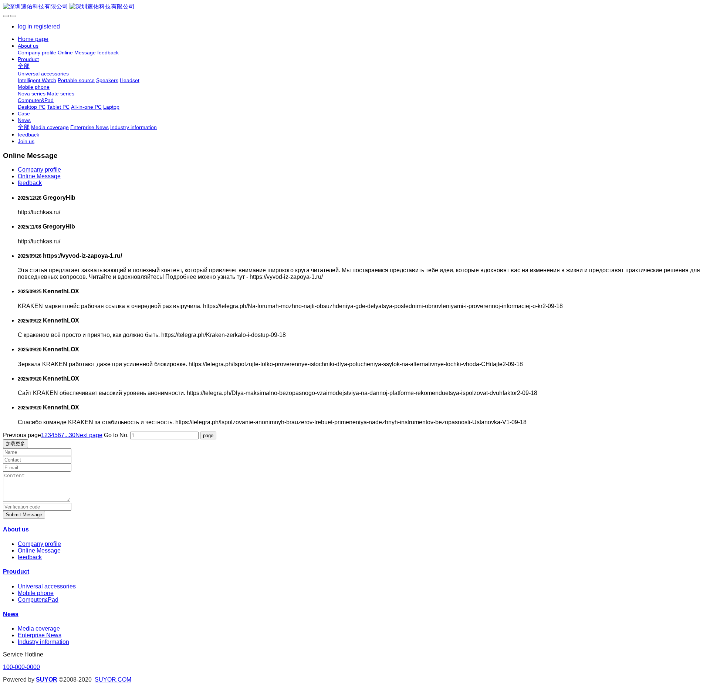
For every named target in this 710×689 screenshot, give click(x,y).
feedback (30, 183)
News (10, 614)
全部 (24, 66)
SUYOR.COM (113, 679)
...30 (69, 435)
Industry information (43, 642)
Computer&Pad (38, 600)
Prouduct (16, 571)
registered (47, 26)
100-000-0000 (21, 667)
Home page (33, 39)
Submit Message (24, 514)
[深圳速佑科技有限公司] (355, 7)
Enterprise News (39, 635)
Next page (88, 435)
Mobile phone (36, 593)
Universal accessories (47, 586)
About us (16, 529)
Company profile (39, 169)
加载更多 (15, 443)
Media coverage (39, 628)
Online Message (39, 176)
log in (25, 26)
